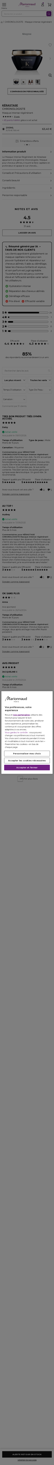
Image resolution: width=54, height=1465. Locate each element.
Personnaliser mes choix (27, 753)
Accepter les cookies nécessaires (27, 760)
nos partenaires (21, 714)
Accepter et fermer (27, 767)
